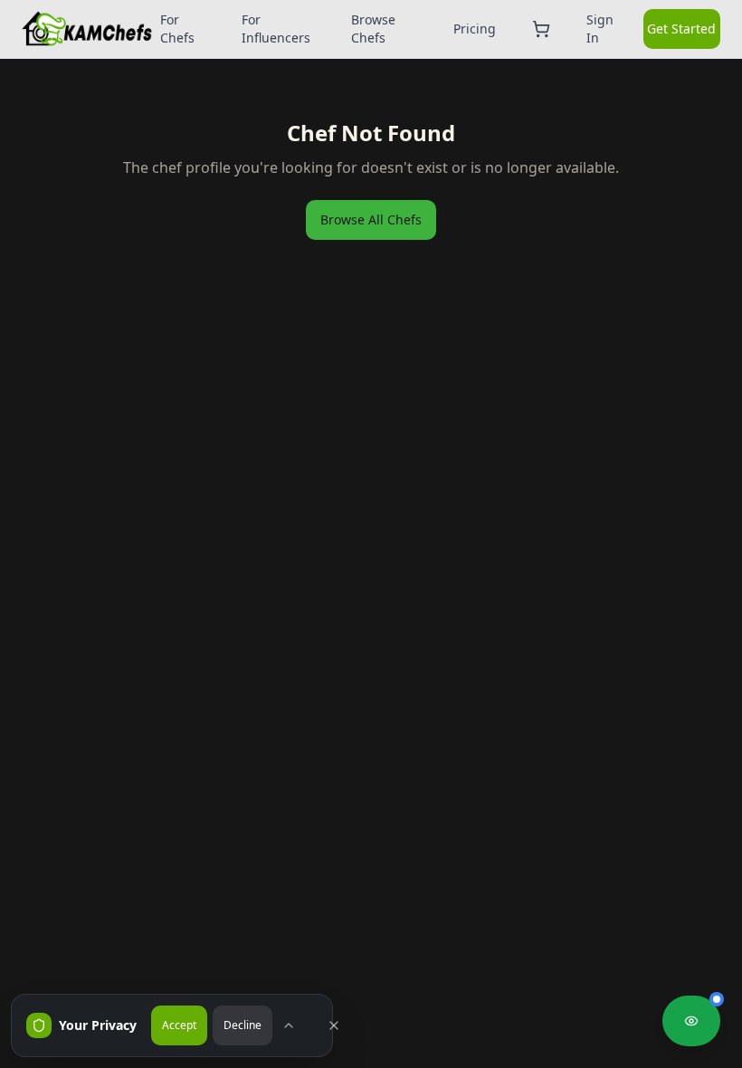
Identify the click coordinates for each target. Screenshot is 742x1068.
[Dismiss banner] (343, 1025)
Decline (243, 1025)
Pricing (474, 28)
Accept (179, 1025)
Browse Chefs (373, 28)
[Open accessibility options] (691, 1021)
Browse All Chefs (371, 219)
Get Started (681, 28)
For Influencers (276, 28)
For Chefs (177, 28)
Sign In (600, 28)
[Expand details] (298, 1025)
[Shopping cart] (545, 29)
